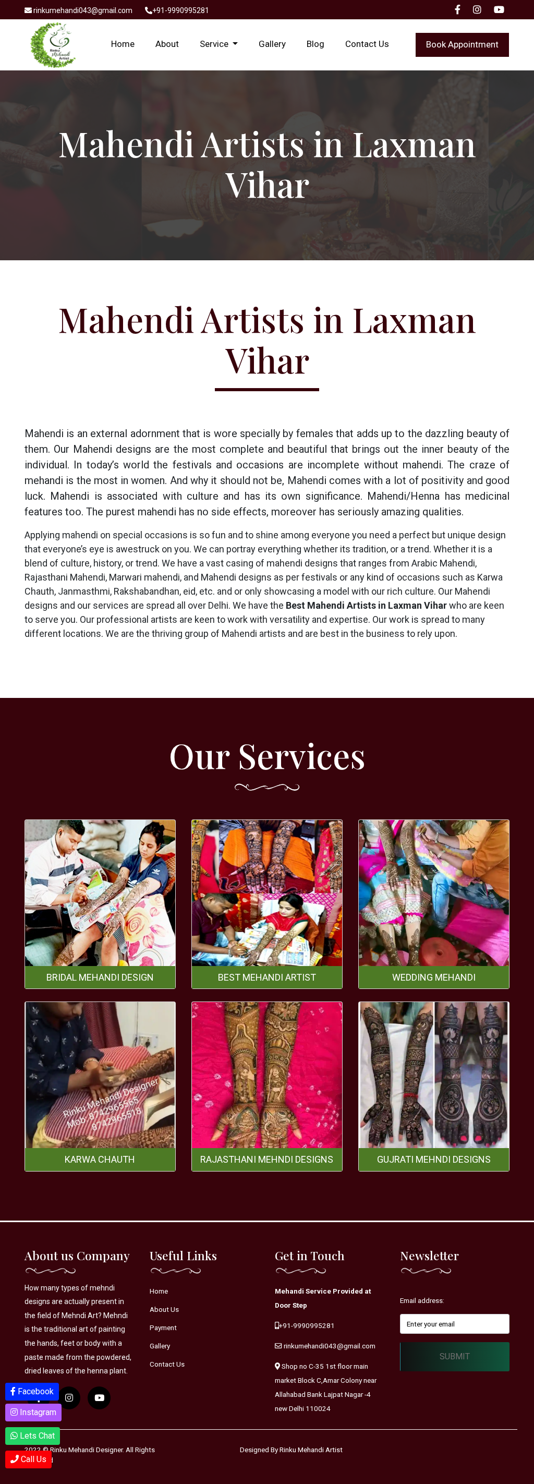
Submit (455, 1356)
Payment (163, 1327)
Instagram (37, 1412)
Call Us (32, 1459)
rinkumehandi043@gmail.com (82, 10)
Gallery (272, 44)
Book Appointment (462, 44)
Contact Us (367, 44)
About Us (164, 1309)
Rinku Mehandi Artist (311, 1449)
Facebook (35, 1391)
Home (123, 44)
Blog (315, 44)
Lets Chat (36, 1436)
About (167, 44)
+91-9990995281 (180, 10)
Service (215, 44)
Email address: (422, 1300)
